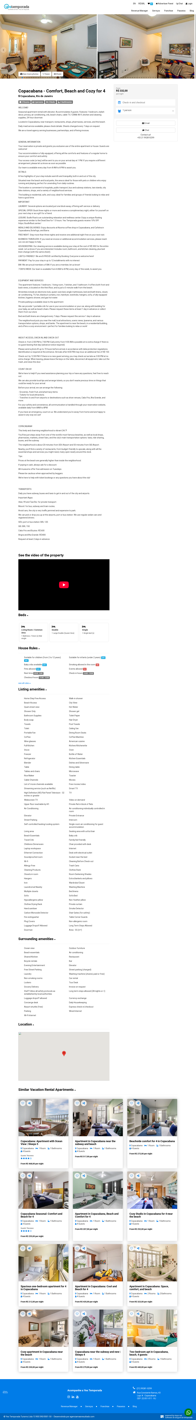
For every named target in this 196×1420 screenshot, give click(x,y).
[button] (192, 50)
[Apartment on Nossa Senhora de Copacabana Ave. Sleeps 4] (98, 1190)
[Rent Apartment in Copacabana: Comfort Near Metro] (98, 1117)
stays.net (178, 1416)
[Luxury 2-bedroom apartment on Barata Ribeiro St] (152, 1328)
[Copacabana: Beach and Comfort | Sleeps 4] (152, 1190)
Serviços (156, 11)
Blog (192, 11)
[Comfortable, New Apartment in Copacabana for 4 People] (98, 1328)
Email (147, 123)
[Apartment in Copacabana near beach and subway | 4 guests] (43, 1328)
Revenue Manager (139, 11)
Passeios (181, 11)
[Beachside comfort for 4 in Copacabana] (152, 1117)
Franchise (168, 11)
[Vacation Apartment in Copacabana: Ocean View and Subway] (43, 1117)
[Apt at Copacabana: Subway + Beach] (43, 1190)
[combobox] (149, 111)
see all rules (23, 683)
